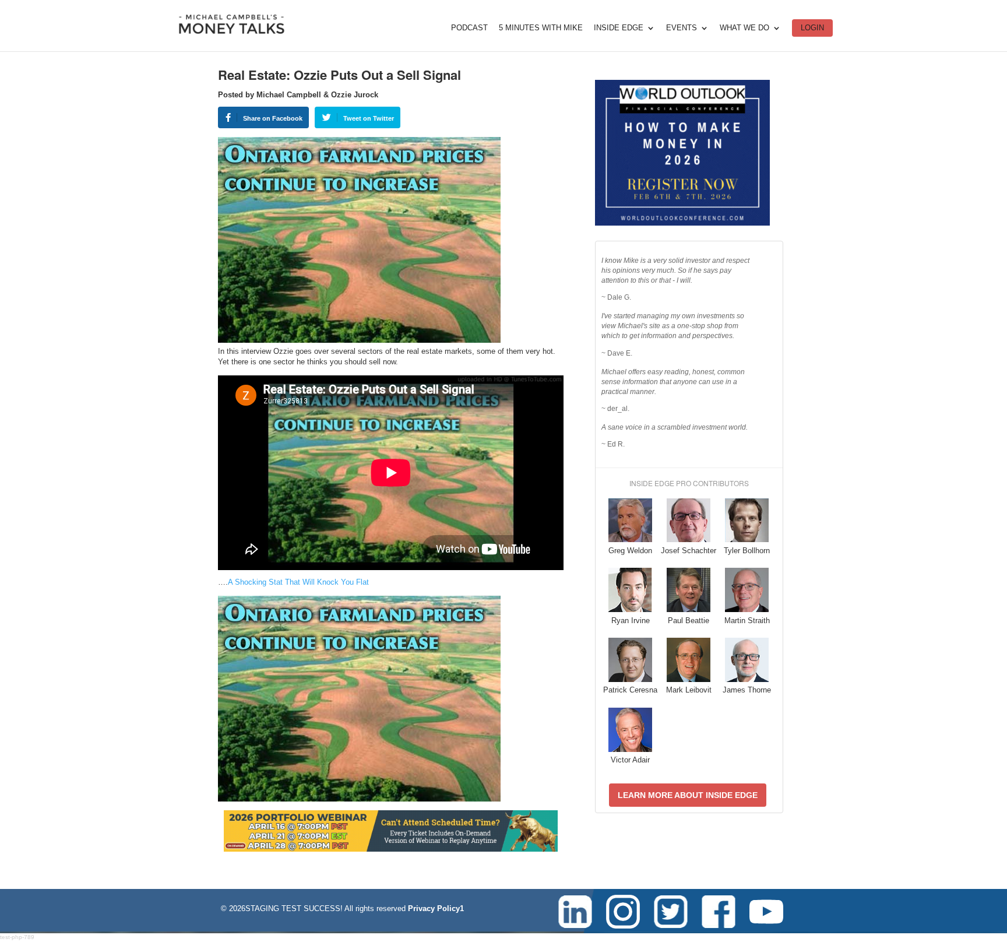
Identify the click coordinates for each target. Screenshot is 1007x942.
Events (681, 28)
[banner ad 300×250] (682, 223)
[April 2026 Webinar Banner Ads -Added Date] (391, 849)
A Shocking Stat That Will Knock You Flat (298, 582)
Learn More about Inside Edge (688, 795)
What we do (744, 28)
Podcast (469, 28)
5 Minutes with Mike (541, 28)
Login (812, 27)
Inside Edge (618, 28)
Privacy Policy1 (436, 908)
